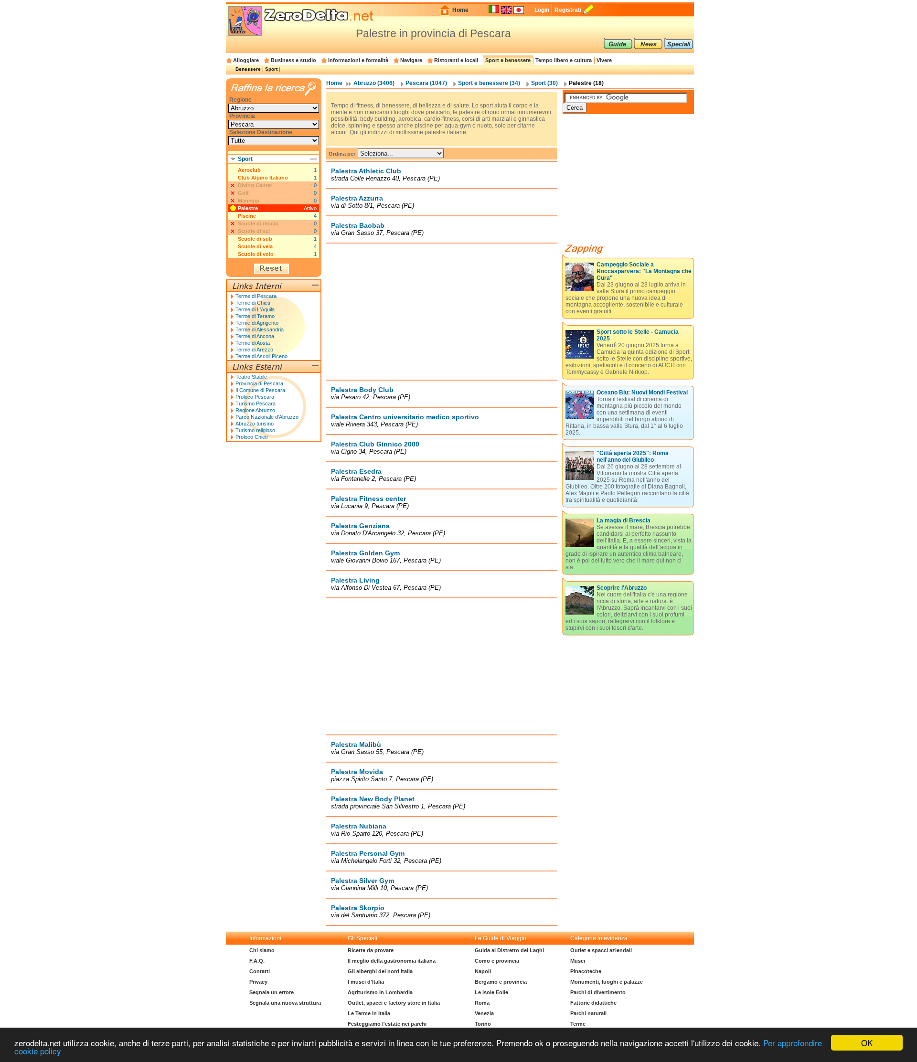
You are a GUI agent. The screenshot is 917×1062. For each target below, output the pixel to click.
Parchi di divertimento (598, 992)
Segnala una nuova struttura (285, 1003)
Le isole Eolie (491, 992)
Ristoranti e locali (456, 60)
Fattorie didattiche (593, 1003)
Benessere (248, 69)
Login (541, 10)
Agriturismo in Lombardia (380, 992)
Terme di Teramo (255, 316)
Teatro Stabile (251, 377)
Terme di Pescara (256, 296)
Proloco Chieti (251, 437)
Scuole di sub (255, 239)
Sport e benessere (508, 60)
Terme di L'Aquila (255, 309)
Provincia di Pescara (259, 383)
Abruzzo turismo (254, 423)
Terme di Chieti (252, 303)
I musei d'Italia (366, 982)
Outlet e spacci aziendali (601, 950)
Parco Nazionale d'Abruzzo (267, 417)
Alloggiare (246, 60)
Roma (482, 1003)
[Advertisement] (442, 311)
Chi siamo (262, 950)
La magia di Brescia (623, 520)
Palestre (248, 208)
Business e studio (293, 60)
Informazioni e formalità (358, 60)
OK (867, 1043)
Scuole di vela (255, 246)
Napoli (483, 971)
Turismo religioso (255, 430)
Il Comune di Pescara (260, 390)
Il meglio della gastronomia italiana (392, 961)
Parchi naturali (588, 1013)
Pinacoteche (585, 971)
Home (460, 10)
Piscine (247, 216)
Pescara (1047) (426, 83)
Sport (271, 69)
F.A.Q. (257, 961)
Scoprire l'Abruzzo (622, 587)
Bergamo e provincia (501, 982)
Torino (483, 1024)
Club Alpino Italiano (263, 178)
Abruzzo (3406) (374, 83)
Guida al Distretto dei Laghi (509, 950)
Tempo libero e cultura (563, 60)
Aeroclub (249, 170)
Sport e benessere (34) (489, 83)
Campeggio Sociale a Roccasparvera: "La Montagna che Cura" (644, 271)
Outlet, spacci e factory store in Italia (394, 1003)
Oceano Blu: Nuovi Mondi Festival (642, 392)
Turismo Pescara (255, 403)
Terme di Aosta (252, 343)
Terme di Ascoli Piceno (261, 356)
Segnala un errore (271, 992)
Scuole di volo (256, 254)
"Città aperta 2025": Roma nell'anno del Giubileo (633, 456)
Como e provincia (497, 961)
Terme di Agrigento (256, 323)
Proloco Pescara (254, 397)
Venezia (484, 1013)
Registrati (567, 10)
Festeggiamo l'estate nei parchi (387, 1024)
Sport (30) (544, 83)
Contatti (259, 971)
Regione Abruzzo (255, 410)
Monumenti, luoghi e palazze (606, 982)
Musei (577, 961)
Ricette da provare (371, 950)
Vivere (604, 60)
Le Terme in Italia (369, 1013)
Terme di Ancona (254, 336)
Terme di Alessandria (259, 329)
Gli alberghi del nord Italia (380, 971)
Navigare (411, 60)
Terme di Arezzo (254, 349)
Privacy (258, 982)
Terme (578, 1024)
